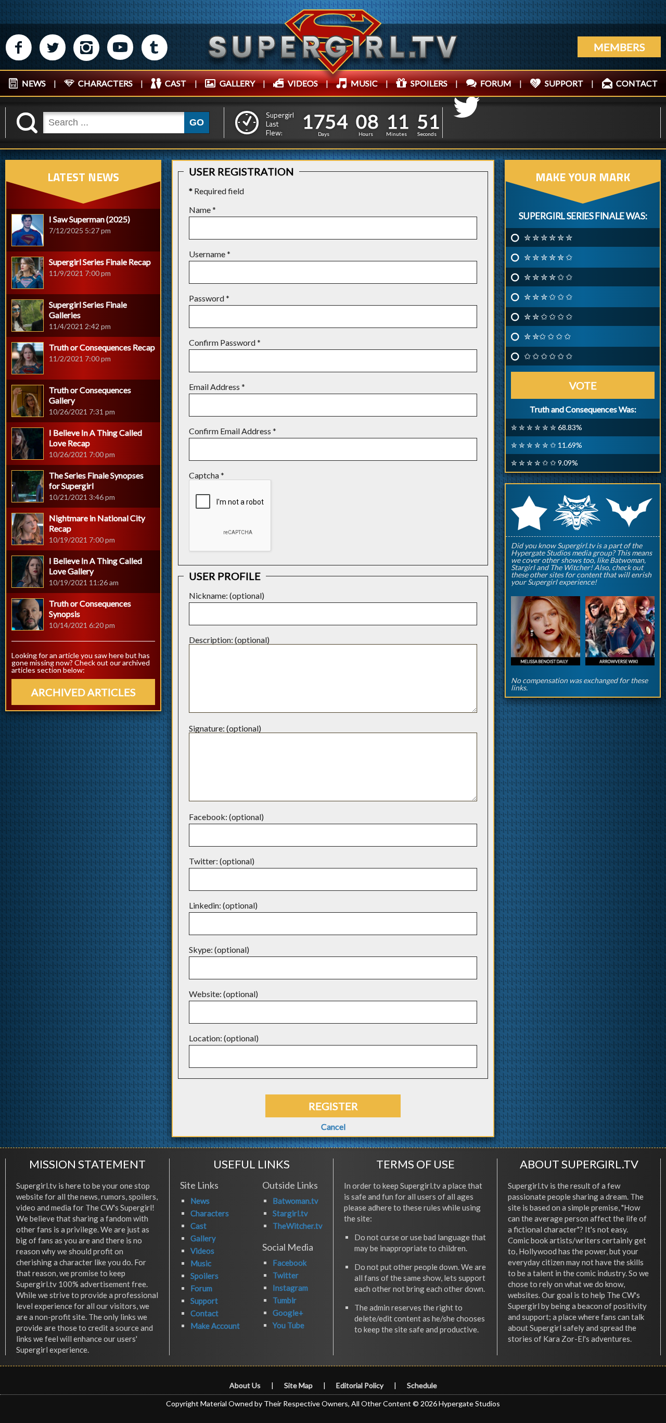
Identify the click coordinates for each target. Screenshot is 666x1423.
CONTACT (637, 83)
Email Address (217, 387)
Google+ (288, 1312)
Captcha (206, 475)
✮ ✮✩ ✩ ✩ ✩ (547, 336)
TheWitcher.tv (298, 1225)
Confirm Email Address (232, 431)
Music (200, 1263)
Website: (205, 994)
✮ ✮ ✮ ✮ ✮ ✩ (548, 257)
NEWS (34, 83)
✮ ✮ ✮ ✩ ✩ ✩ (548, 297)
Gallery (203, 1238)
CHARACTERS (105, 83)
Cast (198, 1225)
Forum (201, 1288)
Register (333, 1106)
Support (204, 1300)
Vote (583, 385)
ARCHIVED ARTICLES (83, 692)
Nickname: (208, 595)
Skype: (201, 949)
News (200, 1200)
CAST (175, 83)
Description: (211, 640)
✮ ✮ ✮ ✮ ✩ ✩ (548, 277)
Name (202, 210)
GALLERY (237, 83)
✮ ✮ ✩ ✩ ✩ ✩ (548, 316)
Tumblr (285, 1300)
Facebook (289, 1262)
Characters (209, 1213)
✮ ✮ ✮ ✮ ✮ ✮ (548, 237)
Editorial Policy (359, 1385)
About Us (245, 1385)
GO (196, 122)
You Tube (288, 1325)
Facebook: (208, 817)
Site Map (298, 1385)
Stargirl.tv (290, 1213)
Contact (204, 1313)
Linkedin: (205, 905)
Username (209, 254)
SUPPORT (564, 83)
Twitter (286, 1275)
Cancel (333, 1127)
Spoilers (204, 1275)
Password (209, 298)
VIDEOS (303, 83)
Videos (202, 1250)
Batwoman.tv (295, 1200)
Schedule (422, 1385)
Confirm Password (225, 342)
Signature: (207, 728)
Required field (216, 191)
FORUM (495, 83)
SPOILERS (429, 83)
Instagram (290, 1287)
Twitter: (203, 861)
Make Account (215, 1325)
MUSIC (364, 83)
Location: (205, 1038)
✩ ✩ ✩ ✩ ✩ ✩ (548, 356)
